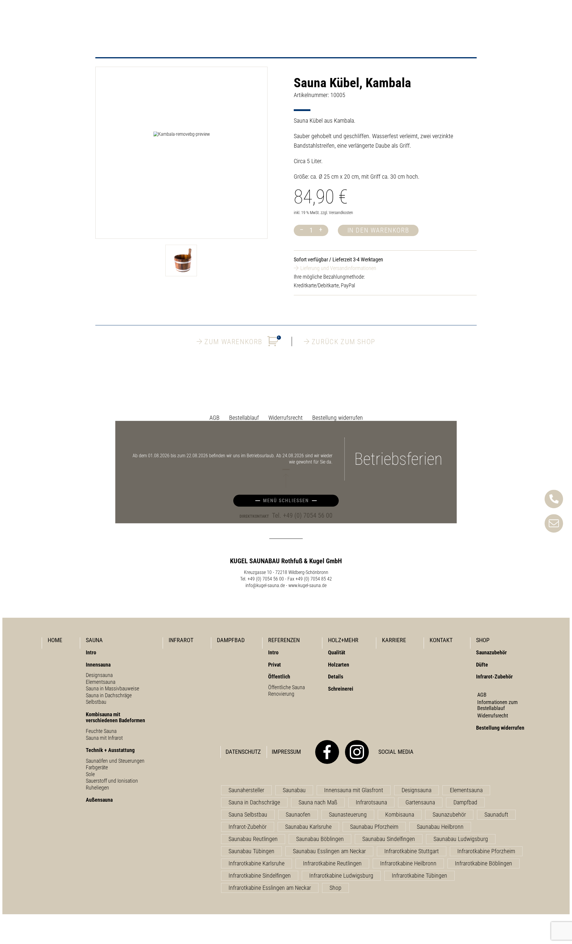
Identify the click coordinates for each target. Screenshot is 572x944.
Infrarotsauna (371, 802)
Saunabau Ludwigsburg (460, 838)
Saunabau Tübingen (251, 851)
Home (55, 640)
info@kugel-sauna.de (265, 585)
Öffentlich (279, 676)
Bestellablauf (244, 417)
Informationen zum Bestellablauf (497, 705)
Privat (274, 664)
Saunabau (294, 790)
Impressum (286, 751)
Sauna (94, 640)
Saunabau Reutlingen (253, 838)
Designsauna (99, 675)
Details (335, 676)
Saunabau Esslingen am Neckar (329, 851)
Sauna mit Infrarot (104, 738)
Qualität (336, 652)
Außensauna (99, 800)
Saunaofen (298, 814)
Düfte (482, 664)
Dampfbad (231, 640)
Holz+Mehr (343, 640)
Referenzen (284, 640)
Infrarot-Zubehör (494, 676)
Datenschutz (243, 751)
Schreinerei (340, 689)
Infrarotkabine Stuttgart (411, 851)
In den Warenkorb (378, 230)
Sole (90, 774)
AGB (214, 417)
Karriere (394, 640)
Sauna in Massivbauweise (112, 688)
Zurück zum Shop (343, 341)
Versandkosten (341, 212)
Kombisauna (399, 814)
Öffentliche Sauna (286, 687)
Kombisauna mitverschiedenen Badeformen (115, 717)
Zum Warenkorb (241, 341)
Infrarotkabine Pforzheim (486, 851)
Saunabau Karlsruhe (308, 826)
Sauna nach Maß (318, 802)
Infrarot (181, 640)
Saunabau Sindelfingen (388, 838)
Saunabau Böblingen (320, 838)
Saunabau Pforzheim (374, 826)
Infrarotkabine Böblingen (483, 863)
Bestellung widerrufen (337, 417)
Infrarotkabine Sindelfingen (260, 875)
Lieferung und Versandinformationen (338, 268)
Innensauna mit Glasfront (353, 790)
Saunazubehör (491, 652)
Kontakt (441, 640)
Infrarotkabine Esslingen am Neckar (270, 887)
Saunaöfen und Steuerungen (115, 761)
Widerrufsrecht (285, 417)
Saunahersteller (246, 790)
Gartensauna (420, 802)
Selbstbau (96, 702)
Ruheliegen (97, 787)
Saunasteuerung (348, 814)
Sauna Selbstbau (248, 814)
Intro (91, 652)
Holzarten (338, 664)
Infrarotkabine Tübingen (419, 875)
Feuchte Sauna (101, 731)
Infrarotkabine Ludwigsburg (341, 875)
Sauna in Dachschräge (109, 695)
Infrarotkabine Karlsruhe (257, 863)
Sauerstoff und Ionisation (112, 781)
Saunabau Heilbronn (440, 826)
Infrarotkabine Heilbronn (408, 863)
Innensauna (98, 664)
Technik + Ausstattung (110, 750)
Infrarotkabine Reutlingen (332, 863)
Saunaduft (496, 814)
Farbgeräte (97, 767)
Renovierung (281, 694)
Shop (482, 640)
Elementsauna (100, 682)
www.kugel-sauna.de (307, 585)
